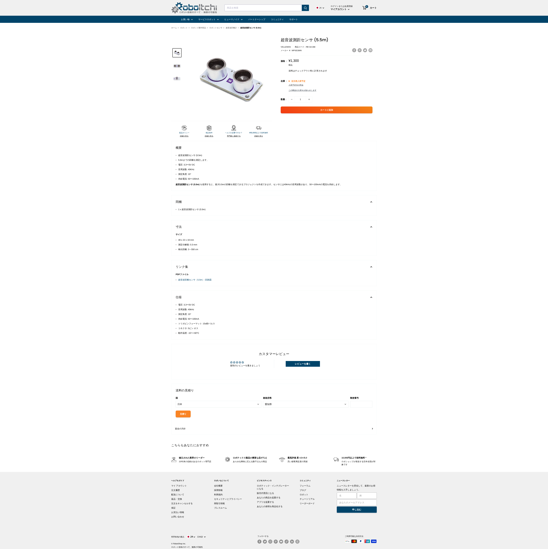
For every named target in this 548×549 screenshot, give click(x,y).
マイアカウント (339, 9)
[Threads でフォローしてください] (297, 542)
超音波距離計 (231, 28)
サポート (293, 19)
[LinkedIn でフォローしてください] (292, 542)
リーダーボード (307, 503)
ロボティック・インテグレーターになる (273, 487)
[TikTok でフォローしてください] (287, 542)
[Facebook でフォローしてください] (259, 542)
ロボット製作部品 (198, 28)
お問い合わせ (177, 516)
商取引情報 (219, 503)
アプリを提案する (265, 502)
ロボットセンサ (215, 28)
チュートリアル (307, 499)
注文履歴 (175, 490)
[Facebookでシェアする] (354, 50)
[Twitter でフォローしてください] (265, 542)
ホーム (174, 28)
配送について (177, 494)
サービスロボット (207, 19)
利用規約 (218, 494)
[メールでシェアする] (370, 50)
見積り (183, 414)
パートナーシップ (256, 19)
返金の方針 (180, 428)
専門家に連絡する (234, 136)
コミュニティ (277, 19)
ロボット (184, 28)
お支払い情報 (177, 512)
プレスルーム (220, 508)
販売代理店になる (265, 493)
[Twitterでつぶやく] (365, 50)
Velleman (286, 47)
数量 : (283, 99)
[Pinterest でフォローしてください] (276, 542)
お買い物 (185, 19)
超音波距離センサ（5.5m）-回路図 (194, 279)
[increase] (309, 99)
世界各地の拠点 (177, 537)
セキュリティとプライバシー (228, 499)
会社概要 (218, 485)
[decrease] (292, 99)
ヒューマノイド (232, 19)
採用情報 (218, 490)
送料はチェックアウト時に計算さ (305, 71)
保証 (173, 508)
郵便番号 (354, 398)
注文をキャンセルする (182, 503)
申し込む (356, 509)
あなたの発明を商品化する (270, 506)
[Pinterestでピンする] (360, 50)
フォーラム (305, 485)
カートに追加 (326, 110)
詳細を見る (184, 136)
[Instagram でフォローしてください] (270, 542)
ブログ (303, 490)
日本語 (200, 537)
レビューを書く (303, 364)
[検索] (305, 8)
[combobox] (263, 8)
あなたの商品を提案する (268, 497)
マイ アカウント (179, 485)
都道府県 (267, 398)
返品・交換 (176, 499)
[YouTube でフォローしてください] (281, 542)
